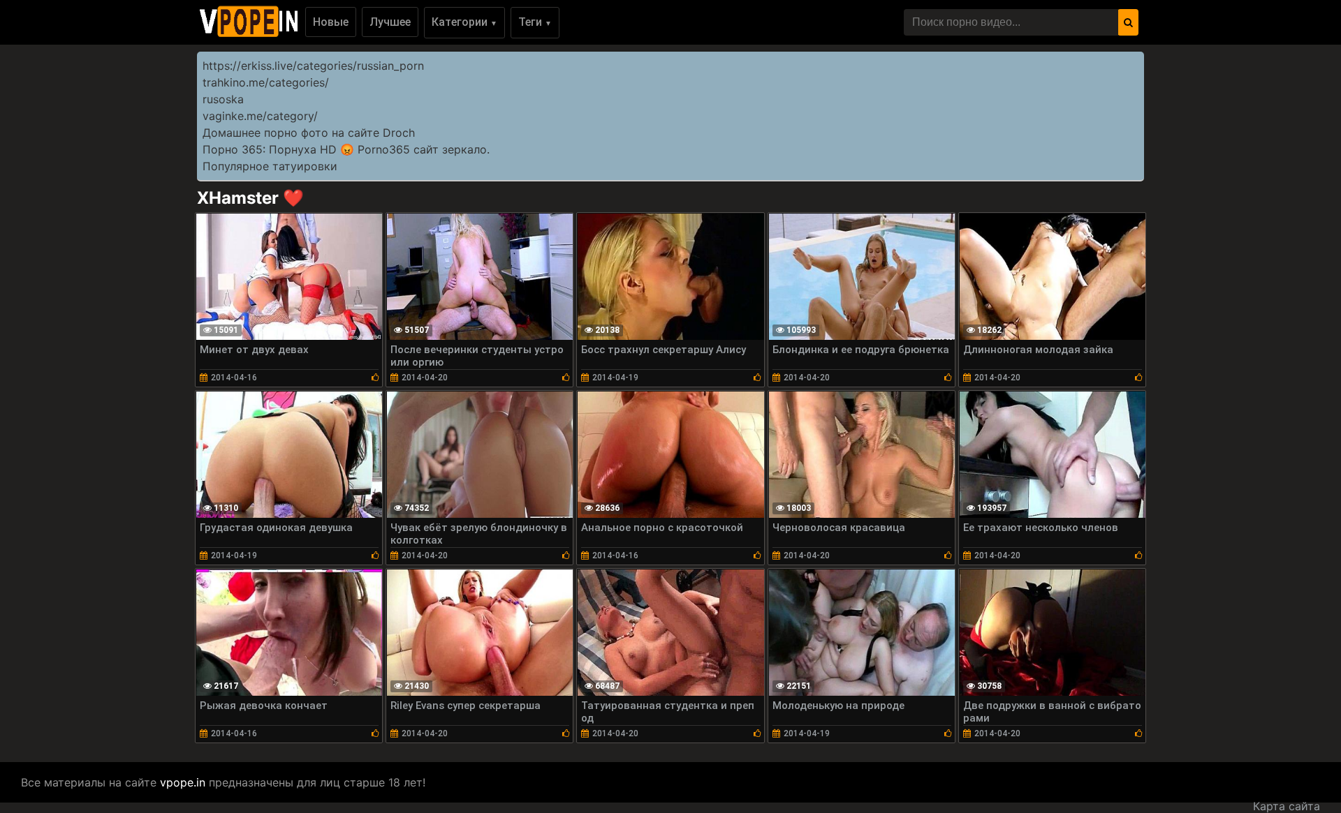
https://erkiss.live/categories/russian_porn (313, 66)
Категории (464, 22)
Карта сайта (1286, 806)
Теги (535, 22)
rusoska (223, 99)
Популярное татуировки (270, 166)
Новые (331, 22)
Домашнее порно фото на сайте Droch (309, 133)
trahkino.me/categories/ (266, 82)
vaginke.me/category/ (260, 116)
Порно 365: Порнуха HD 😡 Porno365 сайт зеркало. (346, 149)
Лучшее (390, 22)
